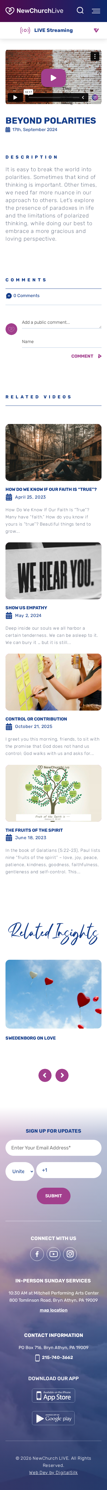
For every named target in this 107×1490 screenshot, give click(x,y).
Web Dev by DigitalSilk (53, 1472)
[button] (45, 1075)
